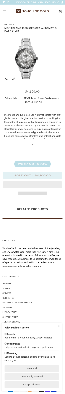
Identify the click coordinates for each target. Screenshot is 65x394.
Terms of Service (11, 322)
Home (8, 24)
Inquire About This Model (32, 164)
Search (6, 288)
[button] (32, 185)
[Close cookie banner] (58, 326)
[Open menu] (7, 11)
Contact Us (8, 298)
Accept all (32, 368)
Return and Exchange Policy (17, 303)
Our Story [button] (9, 241)
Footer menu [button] (10, 276)
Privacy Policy (9, 312)
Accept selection (31, 385)
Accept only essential (32, 376)
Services (6, 293)
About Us (7, 308)
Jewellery (7, 284)
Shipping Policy (10, 317)
